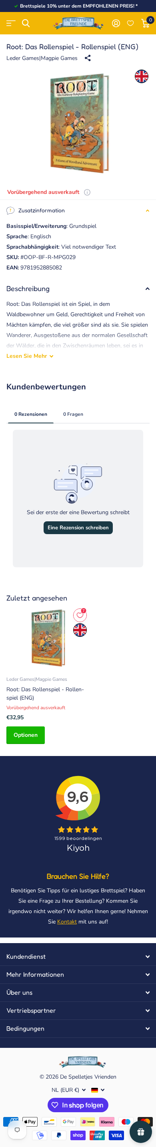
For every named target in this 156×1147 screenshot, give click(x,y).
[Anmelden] (116, 23)
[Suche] (26, 23)
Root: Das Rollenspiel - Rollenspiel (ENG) (45, 694)
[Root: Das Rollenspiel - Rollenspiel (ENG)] (47, 637)
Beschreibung (28, 288)
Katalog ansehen (11, 23)
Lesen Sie (26, 356)
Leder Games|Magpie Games (42, 58)
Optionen (26, 735)
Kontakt (67, 922)
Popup (87, 192)
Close (78, 956)
